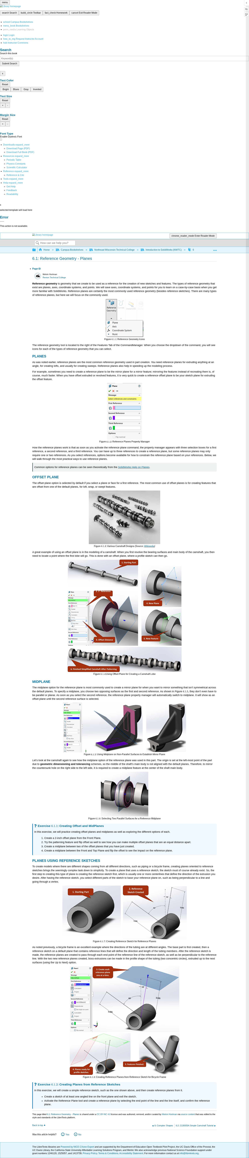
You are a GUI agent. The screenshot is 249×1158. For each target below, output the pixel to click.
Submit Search (9, 63)
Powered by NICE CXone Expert (78, 1147)
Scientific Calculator (16, 167)
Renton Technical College (54, 277)
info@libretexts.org (189, 1153)
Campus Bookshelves (72, 250)
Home (46, 250)
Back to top (37, 1125)
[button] (11, 190)
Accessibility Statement (131, 1153)
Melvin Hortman (169, 1114)
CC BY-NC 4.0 (104, 1114)
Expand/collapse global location (215, 249)
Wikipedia (149, 546)
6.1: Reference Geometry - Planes (63, 1114)
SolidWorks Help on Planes (133, 467)
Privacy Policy (90, 1153)
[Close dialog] (2, 221)
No (79, 1134)
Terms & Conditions (108, 1153)
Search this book (8, 53)
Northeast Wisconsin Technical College (114, 250)
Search (37, 243)
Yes (67, 1134)
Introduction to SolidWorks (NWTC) (163, 250)
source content (188, 1114)
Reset (5, 84)
